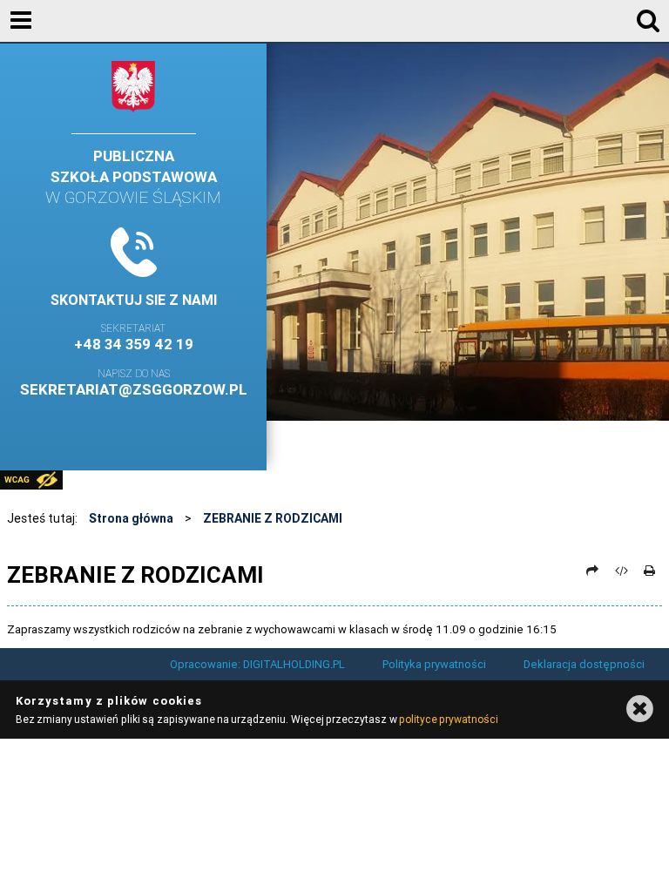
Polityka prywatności (434, 664)
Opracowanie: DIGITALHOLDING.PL (257, 664)
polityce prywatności (448, 719)
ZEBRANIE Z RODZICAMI (272, 518)
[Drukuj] (650, 570)
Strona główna (131, 518)
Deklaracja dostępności (584, 664)
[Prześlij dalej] (593, 570)
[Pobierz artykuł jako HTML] (621, 570)
